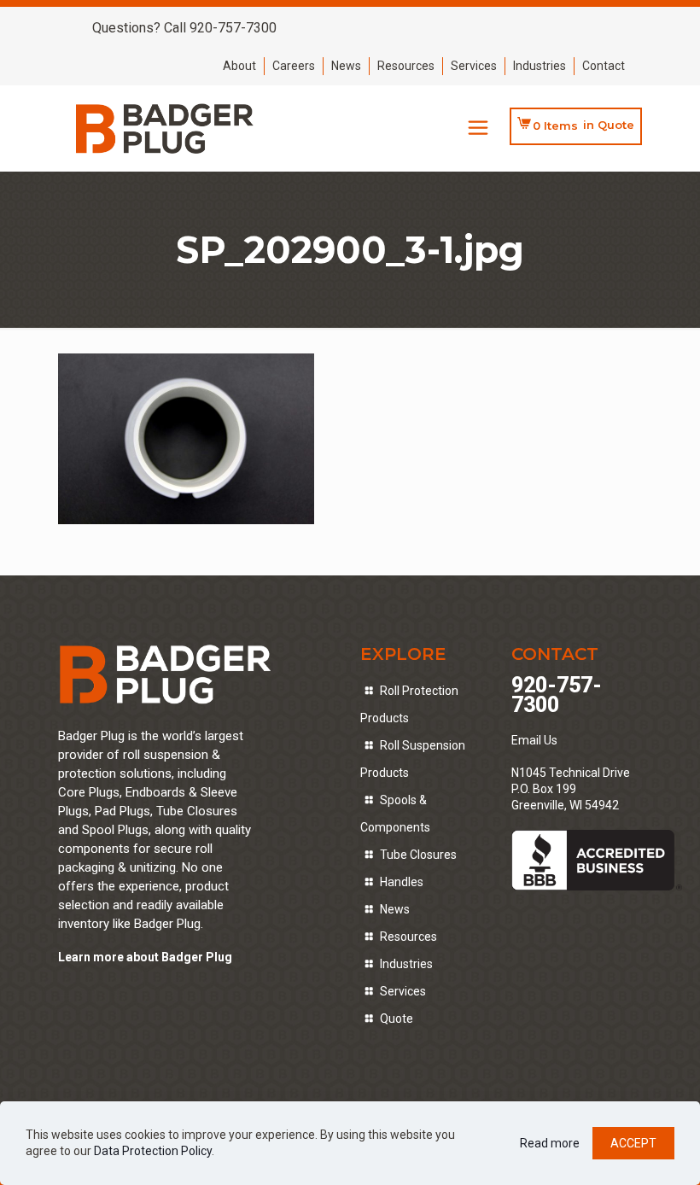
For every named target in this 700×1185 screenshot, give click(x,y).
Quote (396, 1018)
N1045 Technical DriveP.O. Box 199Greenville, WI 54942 (570, 789)
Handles (401, 882)
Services (474, 66)
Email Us (534, 740)
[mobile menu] (478, 128)
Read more (550, 1143)
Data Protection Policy (153, 1151)
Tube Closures (418, 854)
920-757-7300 (556, 695)
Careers (293, 66)
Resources (406, 66)
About (239, 66)
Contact (603, 66)
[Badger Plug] (165, 128)
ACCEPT (633, 1143)
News (346, 66)
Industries (539, 66)
